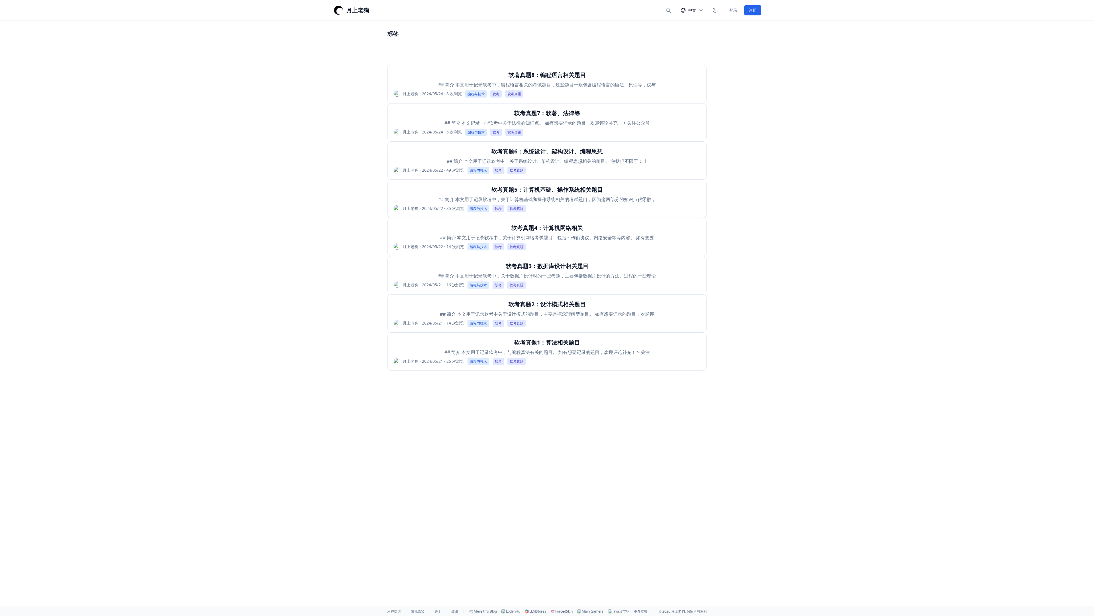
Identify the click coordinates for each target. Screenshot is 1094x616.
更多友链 (641, 611)
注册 (753, 10)
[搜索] (668, 10)
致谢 (454, 611)
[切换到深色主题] (715, 10)
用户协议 (394, 611)
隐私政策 (417, 611)
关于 (437, 611)
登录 (733, 10)
